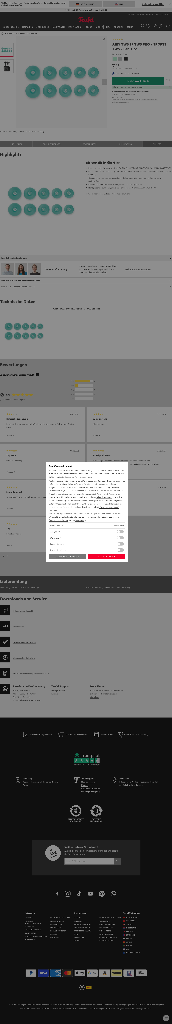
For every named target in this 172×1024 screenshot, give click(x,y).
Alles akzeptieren (106, 556)
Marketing (54, 538)
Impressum (79, 520)
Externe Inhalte (56, 550)
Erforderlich (55, 525)
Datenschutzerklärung (58, 520)
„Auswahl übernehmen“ (109, 507)
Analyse (53, 531)
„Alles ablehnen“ (96, 487)
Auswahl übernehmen (67, 556)
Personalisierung (57, 544)
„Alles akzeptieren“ (104, 497)
